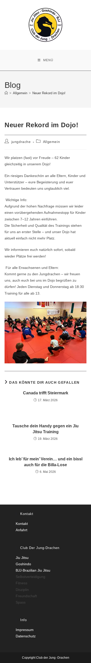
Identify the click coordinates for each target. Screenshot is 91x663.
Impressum (25, 630)
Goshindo (23, 564)
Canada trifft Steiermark (45, 393)
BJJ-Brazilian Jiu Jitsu (33, 570)
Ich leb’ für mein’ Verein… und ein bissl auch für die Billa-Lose (45, 462)
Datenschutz (26, 636)
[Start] (6, 93)
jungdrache (21, 142)
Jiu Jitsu (22, 558)
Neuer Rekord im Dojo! (49, 93)
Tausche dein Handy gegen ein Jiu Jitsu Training (45, 429)
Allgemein (51, 142)
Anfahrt (21, 530)
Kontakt (22, 524)
